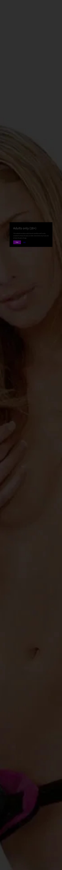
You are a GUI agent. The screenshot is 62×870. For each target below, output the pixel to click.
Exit (24, 242)
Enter (17, 242)
